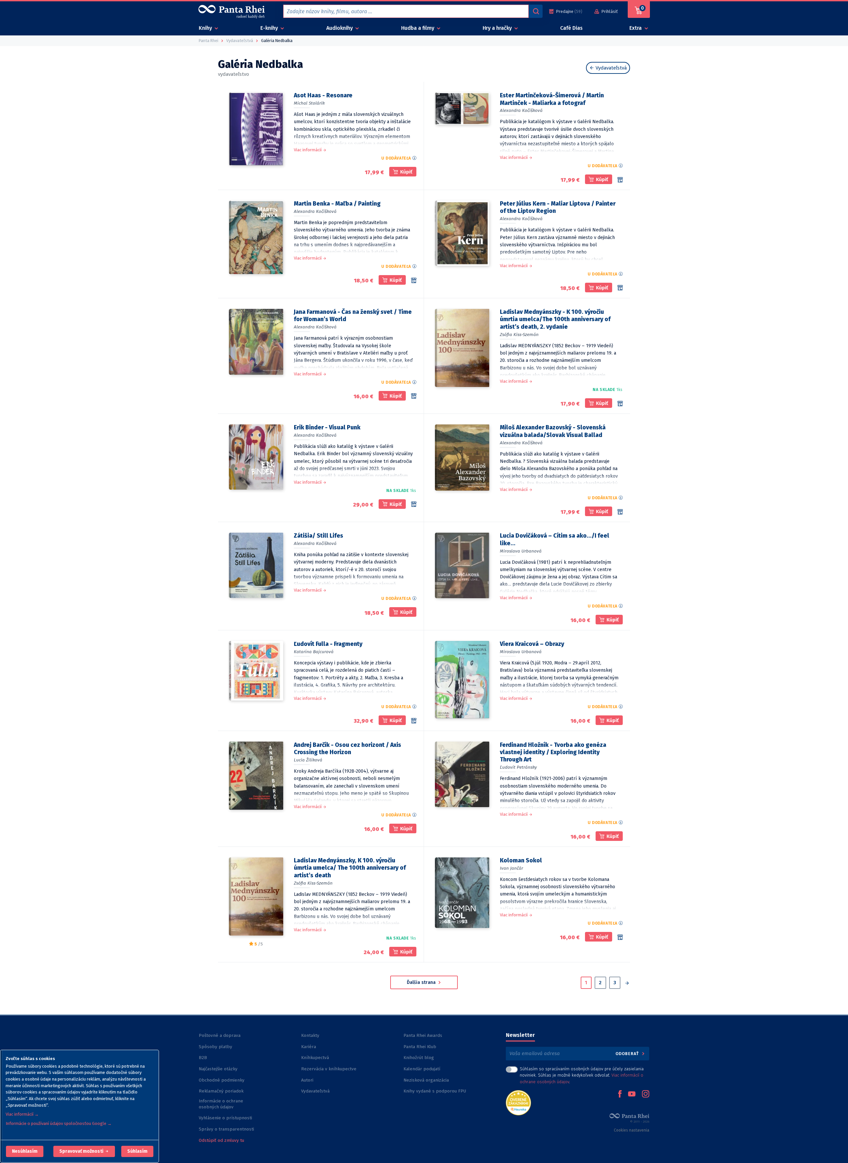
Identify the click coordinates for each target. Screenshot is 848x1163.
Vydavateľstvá (610, 68)
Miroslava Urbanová (521, 551)
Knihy (206, 28)
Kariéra (308, 1046)
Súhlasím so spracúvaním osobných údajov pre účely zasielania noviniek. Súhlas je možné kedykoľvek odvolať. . (582, 1075)
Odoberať (627, 1053)
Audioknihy (340, 28)
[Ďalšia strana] (627, 984)
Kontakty (310, 1035)
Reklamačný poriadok (221, 1091)
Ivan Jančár (511, 868)
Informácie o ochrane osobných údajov (221, 1104)
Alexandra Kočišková (521, 110)
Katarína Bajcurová (314, 651)
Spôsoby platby (215, 1046)
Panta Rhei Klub (419, 1046)
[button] (24, 1151)
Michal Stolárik (309, 103)
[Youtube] (631, 1094)
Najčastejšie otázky (218, 1069)
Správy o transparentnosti (227, 1129)
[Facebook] (619, 1094)
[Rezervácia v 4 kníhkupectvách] (413, 280)
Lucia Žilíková (308, 760)
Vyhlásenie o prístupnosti (225, 1118)
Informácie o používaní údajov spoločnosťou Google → (59, 1123)
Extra (636, 28)
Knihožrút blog (418, 1057)
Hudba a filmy (418, 28)
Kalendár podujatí (421, 1069)
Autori (307, 1080)
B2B (203, 1057)
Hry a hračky (498, 28)
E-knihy (269, 28)
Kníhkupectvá (315, 1057)
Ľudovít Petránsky (518, 767)
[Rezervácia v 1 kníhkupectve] (620, 179)
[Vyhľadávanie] (536, 11)
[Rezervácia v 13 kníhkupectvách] (620, 403)
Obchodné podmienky (221, 1080)
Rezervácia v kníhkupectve (328, 1069)
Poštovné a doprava (219, 1035)
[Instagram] (645, 1094)
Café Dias (571, 28)
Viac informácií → (22, 1114)
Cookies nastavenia (631, 1130)
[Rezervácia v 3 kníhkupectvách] (413, 720)
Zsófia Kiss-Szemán (519, 334)
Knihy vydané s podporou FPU (434, 1091)
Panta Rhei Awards (422, 1035)
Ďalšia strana (422, 982)
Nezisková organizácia (426, 1080)
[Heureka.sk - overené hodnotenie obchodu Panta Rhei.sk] (518, 1102)
